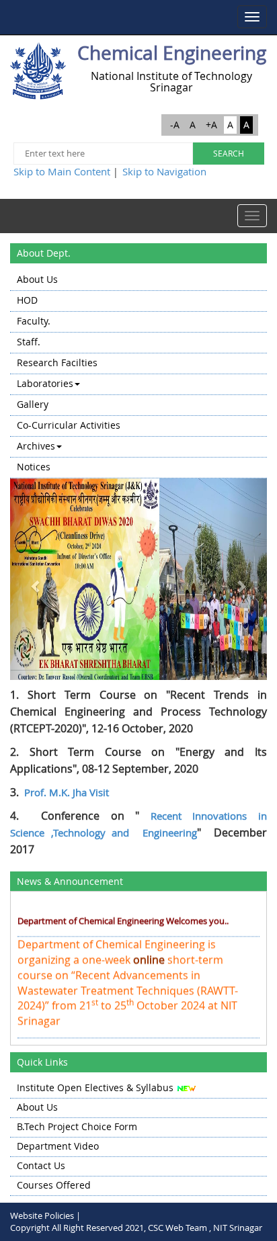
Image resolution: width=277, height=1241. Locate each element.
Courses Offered (54, 1185)
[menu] (138, 374)
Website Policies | (45, 1215)
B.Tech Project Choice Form (77, 1126)
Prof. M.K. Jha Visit (66, 792)
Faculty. (33, 320)
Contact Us (41, 1165)
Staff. (28, 341)
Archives (36, 445)
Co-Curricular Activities (68, 425)
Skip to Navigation (164, 171)
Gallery (32, 404)
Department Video (58, 1146)
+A (211, 124)
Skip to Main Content (61, 171)
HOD (27, 300)
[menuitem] (138, 280)
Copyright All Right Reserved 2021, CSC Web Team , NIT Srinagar (136, 1228)
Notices (33, 466)
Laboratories (45, 383)
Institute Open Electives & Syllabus (95, 1087)
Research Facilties (57, 362)
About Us (37, 279)
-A (175, 124)
